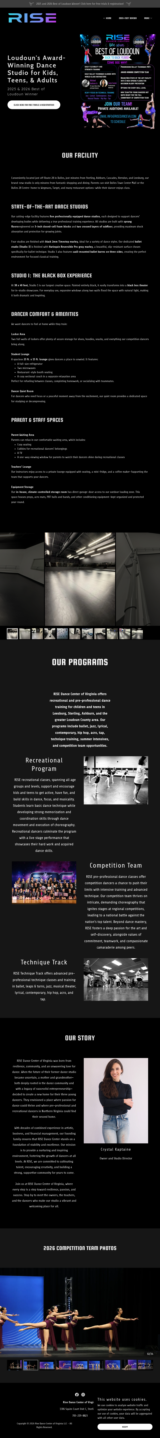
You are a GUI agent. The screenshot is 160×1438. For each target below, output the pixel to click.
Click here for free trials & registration (34, 105)
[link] (32, 17)
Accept (125, 1427)
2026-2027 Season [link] (128, 18)
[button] (147, 18)
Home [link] (108, 18)
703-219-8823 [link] (80, 1415)
